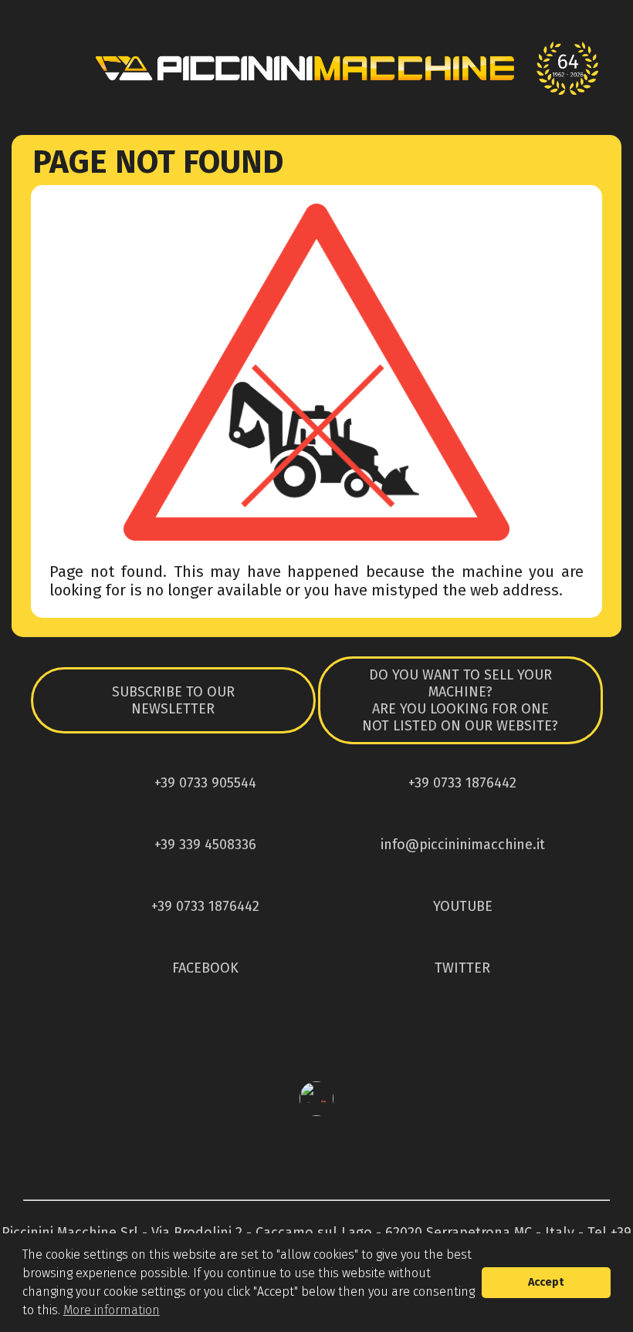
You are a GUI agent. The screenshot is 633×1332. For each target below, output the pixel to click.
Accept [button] (546, 1282)
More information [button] (111, 1310)
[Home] (316, 68)
